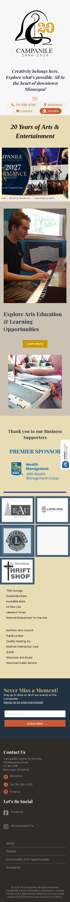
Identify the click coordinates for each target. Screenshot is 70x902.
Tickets (11, 851)
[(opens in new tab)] (35, 473)
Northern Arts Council (19, 630)
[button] (10, 172)
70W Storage (14, 590)
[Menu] (35, 99)
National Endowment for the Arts (26, 618)
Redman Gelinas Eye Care (22, 646)
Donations (13, 867)
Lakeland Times (16, 612)
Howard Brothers (16, 596)
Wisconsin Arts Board (19, 657)
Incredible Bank (15, 601)
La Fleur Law (13, 607)
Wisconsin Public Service (21, 663)
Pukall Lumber (15, 636)
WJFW (10, 652)
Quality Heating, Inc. (18, 641)
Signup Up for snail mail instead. (23, 702)
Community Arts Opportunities (28, 859)
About (10, 843)
